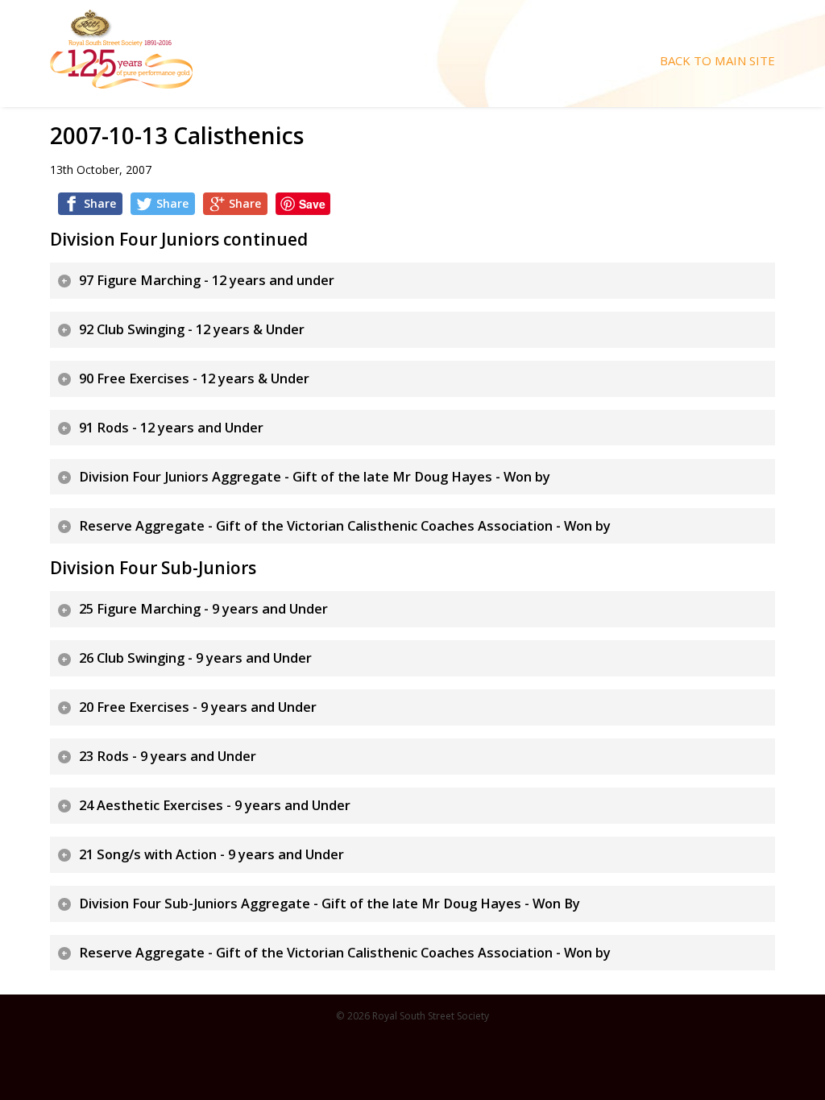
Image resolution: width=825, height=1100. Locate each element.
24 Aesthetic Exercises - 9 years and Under (214, 805)
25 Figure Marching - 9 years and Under (203, 609)
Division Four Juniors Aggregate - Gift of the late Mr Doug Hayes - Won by (314, 477)
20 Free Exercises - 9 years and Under (198, 707)
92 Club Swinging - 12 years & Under (192, 329)
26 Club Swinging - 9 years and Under (195, 658)
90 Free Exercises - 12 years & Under (194, 378)
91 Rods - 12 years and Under (171, 427)
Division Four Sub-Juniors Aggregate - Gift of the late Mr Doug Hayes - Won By (329, 903)
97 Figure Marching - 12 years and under (206, 280)
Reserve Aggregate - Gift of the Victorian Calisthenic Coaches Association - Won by (345, 526)
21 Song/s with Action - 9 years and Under (211, 854)
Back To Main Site (717, 61)
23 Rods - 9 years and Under (167, 756)
